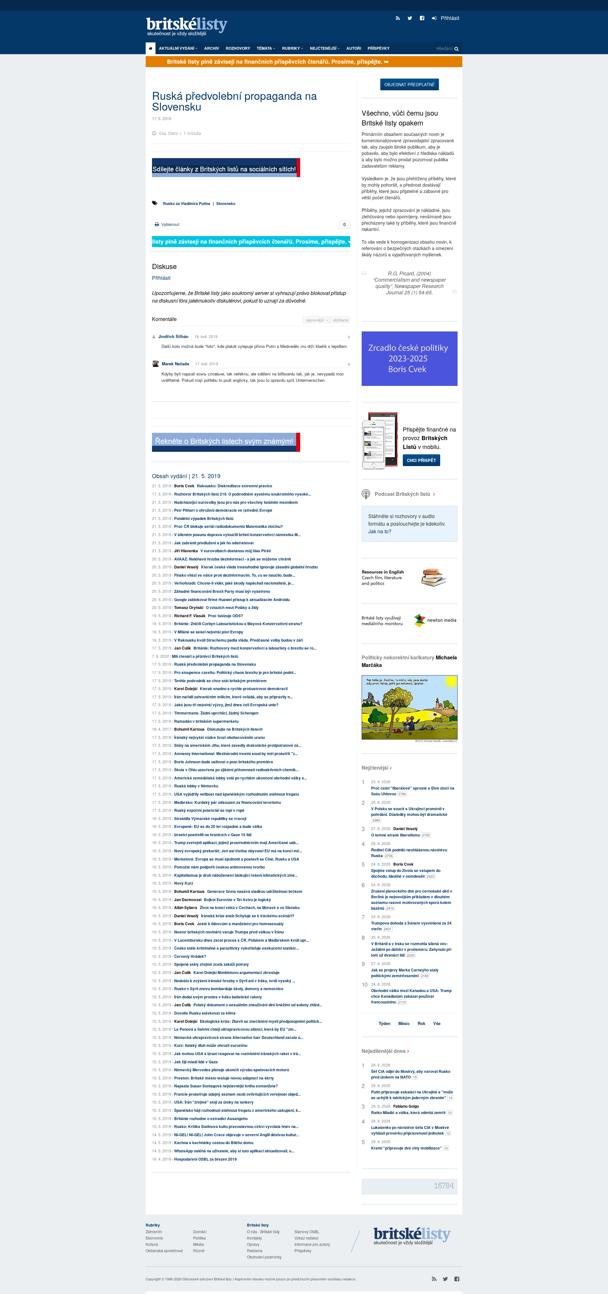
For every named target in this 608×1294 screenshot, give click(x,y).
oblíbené (340, 320)
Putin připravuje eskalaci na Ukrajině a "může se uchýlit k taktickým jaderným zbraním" (412, 1094)
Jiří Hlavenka (186, 551)
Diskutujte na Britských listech (235, 729)
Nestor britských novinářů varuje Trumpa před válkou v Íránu (229, 932)
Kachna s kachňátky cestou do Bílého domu (213, 1142)
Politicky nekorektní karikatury (409, 661)
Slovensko (225, 203)
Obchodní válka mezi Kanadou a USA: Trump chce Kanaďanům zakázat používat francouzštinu (411, 996)
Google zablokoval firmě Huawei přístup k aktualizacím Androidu (232, 599)
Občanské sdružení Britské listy (207, 1278)
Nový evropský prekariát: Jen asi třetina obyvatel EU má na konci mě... (238, 851)
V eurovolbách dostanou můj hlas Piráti (235, 551)
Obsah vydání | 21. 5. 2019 (186, 475)
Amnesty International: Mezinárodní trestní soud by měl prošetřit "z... (236, 753)
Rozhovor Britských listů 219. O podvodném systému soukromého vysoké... (242, 494)
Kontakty (254, 1237)
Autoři (353, 48)
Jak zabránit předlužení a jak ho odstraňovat (214, 543)
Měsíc (404, 1023)
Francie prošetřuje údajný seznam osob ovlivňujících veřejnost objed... (237, 1094)
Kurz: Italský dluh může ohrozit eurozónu (210, 1045)
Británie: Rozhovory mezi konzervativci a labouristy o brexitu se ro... (254, 648)
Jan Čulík (182, 648)
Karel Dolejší (185, 688)
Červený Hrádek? (190, 956)
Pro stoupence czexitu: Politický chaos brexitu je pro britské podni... (235, 672)
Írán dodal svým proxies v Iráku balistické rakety (218, 997)
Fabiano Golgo (406, 1106)
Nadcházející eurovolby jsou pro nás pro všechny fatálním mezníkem (236, 502)
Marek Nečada (175, 364)
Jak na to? (379, 531)
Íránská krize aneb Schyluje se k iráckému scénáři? (247, 916)
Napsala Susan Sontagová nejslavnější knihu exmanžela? (226, 1086)
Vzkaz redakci (306, 1237)
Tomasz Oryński (188, 607)
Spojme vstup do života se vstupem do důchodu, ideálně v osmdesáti (405, 873)
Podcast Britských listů (402, 493)
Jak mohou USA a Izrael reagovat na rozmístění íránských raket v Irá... (237, 1053)
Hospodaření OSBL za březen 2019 (205, 1159)
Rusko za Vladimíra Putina (186, 203)
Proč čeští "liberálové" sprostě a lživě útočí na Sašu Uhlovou (412, 791)
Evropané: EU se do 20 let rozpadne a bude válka (218, 826)
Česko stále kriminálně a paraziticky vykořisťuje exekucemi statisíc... (236, 948)
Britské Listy (412, 1236)
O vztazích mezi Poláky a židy (232, 607)
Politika (199, 1237)
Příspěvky (379, 48)
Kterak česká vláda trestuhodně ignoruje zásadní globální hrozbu (259, 567)
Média (198, 1244)
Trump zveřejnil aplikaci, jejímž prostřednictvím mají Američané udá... (236, 842)
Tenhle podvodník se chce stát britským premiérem (220, 680)
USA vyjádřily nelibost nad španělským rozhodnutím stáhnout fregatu (236, 794)
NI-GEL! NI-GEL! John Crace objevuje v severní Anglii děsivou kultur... (236, 1134)
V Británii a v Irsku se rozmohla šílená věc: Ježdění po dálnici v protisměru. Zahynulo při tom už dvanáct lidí (411, 949)
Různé (199, 1250)
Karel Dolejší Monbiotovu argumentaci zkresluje (236, 972)
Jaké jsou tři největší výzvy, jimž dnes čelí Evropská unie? (226, 705)
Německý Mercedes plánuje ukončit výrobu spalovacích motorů (231, 1070)
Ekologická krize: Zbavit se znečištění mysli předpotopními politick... (261, 1021)
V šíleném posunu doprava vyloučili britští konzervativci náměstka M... (237, 534)
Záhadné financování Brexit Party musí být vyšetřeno (222, 591)
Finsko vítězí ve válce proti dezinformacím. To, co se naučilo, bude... (234, 575)
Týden (384, 1023)
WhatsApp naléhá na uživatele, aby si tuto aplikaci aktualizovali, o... (234, 1151)
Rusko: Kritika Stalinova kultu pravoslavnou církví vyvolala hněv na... (236, 1126)
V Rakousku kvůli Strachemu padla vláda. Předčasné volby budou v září (238, 640)
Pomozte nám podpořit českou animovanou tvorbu (219, 867)
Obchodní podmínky (264, 1256)
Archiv (211, 48)
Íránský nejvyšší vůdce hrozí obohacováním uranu (219, 737)
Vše (436, 1023)
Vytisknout (170, 224)
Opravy (253, 1244)
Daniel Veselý (186, 567)
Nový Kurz (183, 883)
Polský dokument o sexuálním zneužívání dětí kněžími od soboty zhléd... (257, 1005)
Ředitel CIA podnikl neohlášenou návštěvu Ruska (409, 852)
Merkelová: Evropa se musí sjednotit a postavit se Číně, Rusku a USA (236, 859)
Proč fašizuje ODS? (225, 615)
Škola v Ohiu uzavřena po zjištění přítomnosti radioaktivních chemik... (236, 769)
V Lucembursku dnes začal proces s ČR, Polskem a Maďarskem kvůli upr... (241, 940)
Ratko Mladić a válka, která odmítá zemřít (411, 1112)
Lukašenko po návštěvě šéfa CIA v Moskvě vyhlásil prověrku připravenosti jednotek (410, 1130)
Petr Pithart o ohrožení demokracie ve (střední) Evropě (223, 510)
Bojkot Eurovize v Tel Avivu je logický (237, 899)
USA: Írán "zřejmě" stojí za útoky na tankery (214, 1102)
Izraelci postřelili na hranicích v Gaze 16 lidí (212, 834)
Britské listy (190, 27)
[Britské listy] (226, 168)
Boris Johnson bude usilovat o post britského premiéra (223, 762)
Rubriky (291, 48)
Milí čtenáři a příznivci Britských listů (205, 656)
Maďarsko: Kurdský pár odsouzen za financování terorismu (227, 802)
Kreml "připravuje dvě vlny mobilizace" (409, 1148)
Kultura (152, 1244)
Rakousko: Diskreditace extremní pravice (234, 486)
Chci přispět (421, 460)
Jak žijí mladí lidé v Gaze (196, 1062)
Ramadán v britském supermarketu (206, 721)
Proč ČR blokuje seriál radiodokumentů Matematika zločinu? (228, 526)
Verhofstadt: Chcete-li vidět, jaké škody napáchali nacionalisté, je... (234, 583)
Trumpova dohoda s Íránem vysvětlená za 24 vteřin (411, 926)
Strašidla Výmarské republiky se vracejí (210, 818)
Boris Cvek (184, 486)
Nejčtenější (375, 767)
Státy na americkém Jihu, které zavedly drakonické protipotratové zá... (237, 745)
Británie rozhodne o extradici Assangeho (211, 1118)
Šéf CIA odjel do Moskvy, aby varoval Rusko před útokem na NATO (410, 1074)
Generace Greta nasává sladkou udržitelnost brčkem (254, 891)
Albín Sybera (185, 907)
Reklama (255, 1250)
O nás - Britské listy (263, 1231)
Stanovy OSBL (307, 1231)
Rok (421, 1023)
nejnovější (316, 320)
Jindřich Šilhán (173, 336)
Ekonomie (154, 1237)
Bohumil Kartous (189, 729)
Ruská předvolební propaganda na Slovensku (215, 664)
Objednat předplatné (409, 84)
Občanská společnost (164, 1250)
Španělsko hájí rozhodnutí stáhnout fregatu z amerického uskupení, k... (237, 1110)
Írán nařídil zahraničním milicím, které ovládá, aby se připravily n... (233, 697)
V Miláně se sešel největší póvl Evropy (208, 632)
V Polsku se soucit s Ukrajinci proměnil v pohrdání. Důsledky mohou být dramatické (409, 814)
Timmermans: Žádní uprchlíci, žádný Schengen (216, 713)
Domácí (199, 1231)
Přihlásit (449, 18)
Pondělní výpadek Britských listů (203, 518)
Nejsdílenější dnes (384, 1050)
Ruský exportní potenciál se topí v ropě (209, 810)
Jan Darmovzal (187, 899)
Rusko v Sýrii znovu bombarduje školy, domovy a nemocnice (228, 988)
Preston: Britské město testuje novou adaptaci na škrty (224, 1078)
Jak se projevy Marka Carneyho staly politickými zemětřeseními (405, 972)
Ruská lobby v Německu (196, 786)
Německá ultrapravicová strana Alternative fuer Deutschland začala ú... (238, 1037)
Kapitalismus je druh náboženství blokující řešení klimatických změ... (236, 875)
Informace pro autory (312, 1244)
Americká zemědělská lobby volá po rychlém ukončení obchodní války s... (240, 778)
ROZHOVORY (238, 48)
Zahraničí (154, 1231)
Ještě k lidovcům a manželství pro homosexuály (240, 923)
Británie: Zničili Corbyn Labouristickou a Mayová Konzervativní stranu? (238, 623)
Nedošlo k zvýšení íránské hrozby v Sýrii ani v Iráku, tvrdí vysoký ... (234, 980)
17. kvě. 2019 (206, 363)
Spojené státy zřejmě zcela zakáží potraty (211, 964)
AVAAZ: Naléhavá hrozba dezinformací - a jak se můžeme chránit (232, 559)
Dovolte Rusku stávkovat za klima (205, 1013)
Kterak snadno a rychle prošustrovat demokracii (244, 688)
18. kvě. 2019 (206, 336)
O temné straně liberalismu (400, 835)
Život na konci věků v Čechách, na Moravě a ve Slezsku (250, 907)
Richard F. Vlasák (190, 615)
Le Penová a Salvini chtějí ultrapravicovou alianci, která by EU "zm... (235, 1029)
